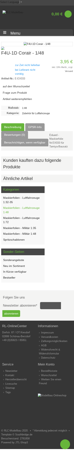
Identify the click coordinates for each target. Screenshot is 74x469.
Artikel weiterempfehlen (17, 99)
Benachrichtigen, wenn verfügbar (24, 142)
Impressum (47, 332)
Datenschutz (48, 357)
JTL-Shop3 (21, 442)
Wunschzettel (49, 375)
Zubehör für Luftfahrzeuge (36, 113)
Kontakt (9, 375)
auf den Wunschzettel (16, 86)
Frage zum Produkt (15, 92)
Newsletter (11, 370)
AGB (44, 345)
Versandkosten (49, 336)
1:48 (24, 108)
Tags (8, 392)
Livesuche (11, 383)
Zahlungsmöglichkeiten (54, 341)
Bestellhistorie (49, 370)
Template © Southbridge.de (16, 434)
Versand (69, 71)
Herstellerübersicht (16, 379)
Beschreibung (12, 127)
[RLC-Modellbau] (13, 12)
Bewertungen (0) (14, 134)
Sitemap (10, 387)
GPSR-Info (35, 127)
